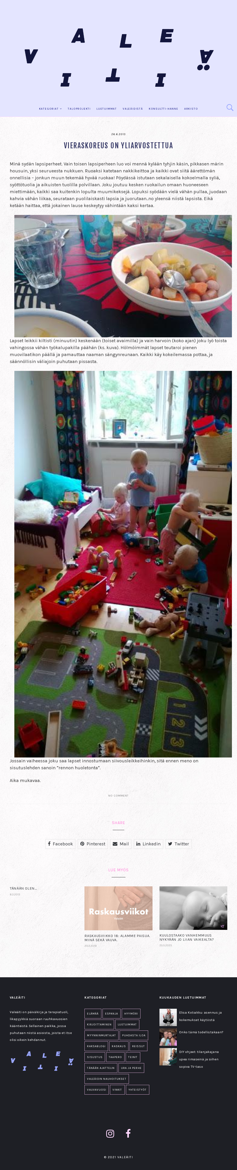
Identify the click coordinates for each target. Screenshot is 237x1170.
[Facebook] (128, 1133)
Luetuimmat (107, 108)
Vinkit (117, 1089)
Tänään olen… (23, 888)
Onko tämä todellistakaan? (201, 1032)
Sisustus (95, 1057)
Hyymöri (131, 1013)
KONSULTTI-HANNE (163, 108)
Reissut (138, 1046)
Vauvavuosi (96, 1089)
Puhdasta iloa (134, 1035)
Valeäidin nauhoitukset (106, 1078)
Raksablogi (96, 1046)
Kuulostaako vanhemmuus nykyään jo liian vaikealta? (186, 937)
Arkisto (191, 108)
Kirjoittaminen (99, 1024)
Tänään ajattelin (101, 1068)
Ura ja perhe (131, 1068)
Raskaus (119, 1046)
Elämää (93, 1013)
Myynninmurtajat (101, 1035)
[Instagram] (110, 1133)
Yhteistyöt (137, 1089)
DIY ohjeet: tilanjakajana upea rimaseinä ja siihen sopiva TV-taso (199, 1059)
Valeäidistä (133, 108)
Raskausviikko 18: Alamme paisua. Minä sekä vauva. (117, 938)
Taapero (115, 1057)
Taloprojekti (79, 108)
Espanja (111, 1013)
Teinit (132, 1057)
